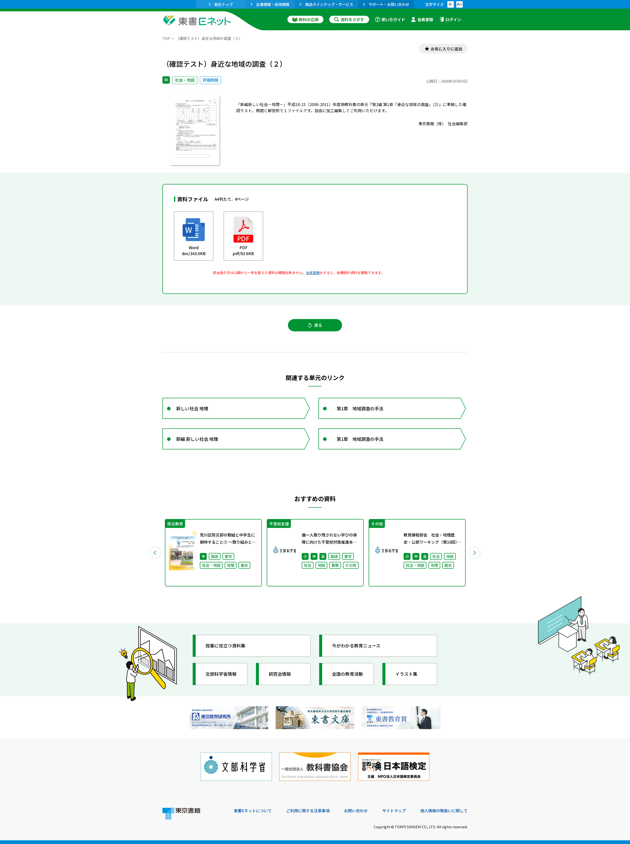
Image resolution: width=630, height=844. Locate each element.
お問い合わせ (356, 810)
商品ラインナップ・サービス (329, 4)
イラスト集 (406, 674)
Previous (155, 552)
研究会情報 (280, 674)
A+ (459, 4)
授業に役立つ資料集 (225, 645)
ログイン (453, 19)
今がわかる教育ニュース (356, 645)
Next (474, 552)
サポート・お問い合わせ (389, 4)
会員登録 (425, 19)
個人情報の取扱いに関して (444, 810)
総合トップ (223, 4)
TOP (166, 38)
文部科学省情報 (220, 674)
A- (451, 4)
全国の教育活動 (347, 674)
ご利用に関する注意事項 (308, 810)
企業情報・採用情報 (272, 4)
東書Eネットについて (253, 810)
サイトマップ (394, 810)
